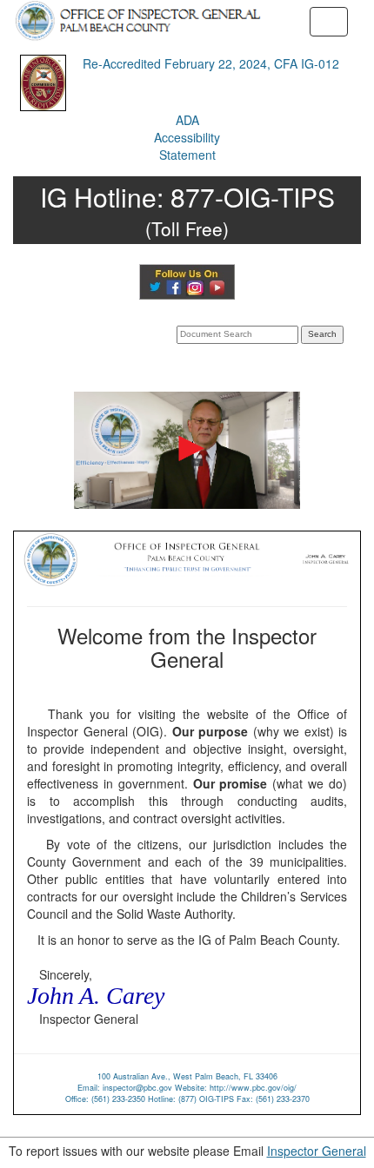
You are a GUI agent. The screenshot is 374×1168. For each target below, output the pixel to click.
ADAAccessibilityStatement (187, 137)
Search (322, 334)
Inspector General (316, 1150)
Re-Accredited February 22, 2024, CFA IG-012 (211, 63)
